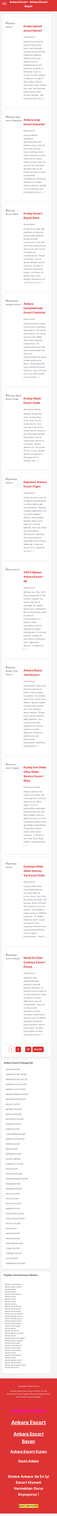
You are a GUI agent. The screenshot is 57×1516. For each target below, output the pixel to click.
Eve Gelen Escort (14, 1174)
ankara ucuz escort (16, 1089)
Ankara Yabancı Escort (17, 1094)
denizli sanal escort (13, 1309)
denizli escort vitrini (13, 1362)
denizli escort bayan (13, 1284)
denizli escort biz (12, 1367)
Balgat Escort (13, 1104)
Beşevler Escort (14, 1114)
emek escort (12, 1149)
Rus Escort (11, 1228)
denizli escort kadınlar (14, 1314)
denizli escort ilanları (13, 1306)
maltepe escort (13, 1204)
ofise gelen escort (15, 1214)
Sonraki (38, 1049)
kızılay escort (13, 1194)
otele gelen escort (15, 1218)
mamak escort (13, 1208)
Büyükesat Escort (15, 1119)
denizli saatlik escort (13, 1318)
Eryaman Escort (14, 1154)
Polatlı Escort (13, 1223)
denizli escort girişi (12, 1343)
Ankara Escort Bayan (32, 409)
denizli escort (10, 1292)
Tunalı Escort (13, 1248)
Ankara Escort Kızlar (32, 787)
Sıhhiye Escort (13, 1233)
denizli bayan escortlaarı (15, 1338)
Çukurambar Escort (16, 1134)
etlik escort (12, 1169)
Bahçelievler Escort (16, 1099)
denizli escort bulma (13, 1350)
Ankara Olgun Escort (16, 1084)
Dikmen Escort (13, 1144)
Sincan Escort (13, 1238)
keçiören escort (14, 1189)
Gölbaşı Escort (13, 1184)
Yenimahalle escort (16, 1263)
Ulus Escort (12, 1258)
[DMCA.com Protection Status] (28, 1507)
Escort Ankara (28, 1461)
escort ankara (13, 1159)
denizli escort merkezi (14, 1340)
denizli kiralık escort (13, 1321)
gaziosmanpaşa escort (17, 1179)
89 (28, 1049)
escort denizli (10, 1289)
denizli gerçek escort (13, 1360)
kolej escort (12, 1199)
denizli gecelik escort (13, 1316)
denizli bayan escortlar (14, 1333)
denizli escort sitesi (12, 1326)
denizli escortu (11, 1304)
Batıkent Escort (14, 1109)
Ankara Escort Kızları (28, 1451)
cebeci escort (13, 1129)
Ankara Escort (29, 37)
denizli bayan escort (13, 1287)
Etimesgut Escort (15, 1164)
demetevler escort (15, 1139)
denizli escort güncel (13, 1345)
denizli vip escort (12, 1331)
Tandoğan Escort (14, 1243)
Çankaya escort (13, 1124)
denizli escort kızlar (13, 1311)
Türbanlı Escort (14, 1253)
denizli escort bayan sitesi (15, 1365)
